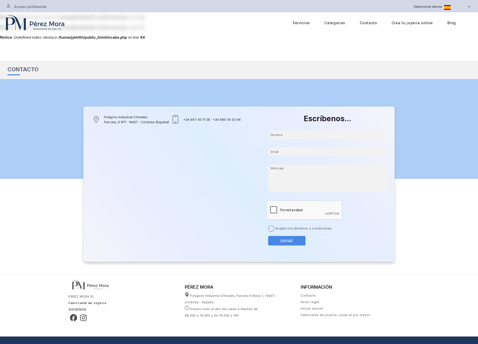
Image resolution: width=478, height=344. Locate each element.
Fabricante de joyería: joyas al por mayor (335, 315)
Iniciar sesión (312, 308)
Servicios (301, 23)
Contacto (368, 23)
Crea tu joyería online (412, 23)
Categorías (334, 23)
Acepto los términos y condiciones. (304, 228)
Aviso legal (310, 302)
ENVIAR (287, 241)
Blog (451, 23)
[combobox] (457, 6)
